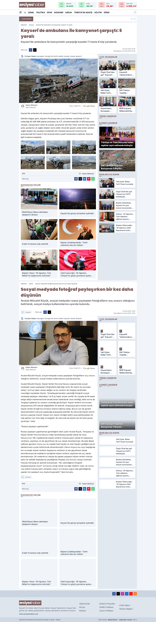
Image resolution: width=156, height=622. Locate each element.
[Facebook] (114, 593)
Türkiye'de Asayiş (83, 12)
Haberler (24, 25)
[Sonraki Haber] (135, 19)
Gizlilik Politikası (106, 607)
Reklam (82, 611)
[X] (118, 593)
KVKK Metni (124, 605)
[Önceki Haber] (132, 19)
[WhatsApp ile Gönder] (93, 179)
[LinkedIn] (126, 593)
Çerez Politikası (106, 611)
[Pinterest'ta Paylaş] (88, 179)
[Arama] (135, 12)
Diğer (106, 12)
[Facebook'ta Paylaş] (30, 50)
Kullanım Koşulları (107, 604)
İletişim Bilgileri (126, 609)
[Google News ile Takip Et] (89, 106)
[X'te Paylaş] (35, 50)
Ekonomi (58, 12)
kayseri (28, 312)
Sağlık (68, 12)
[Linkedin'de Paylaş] (84, 179)
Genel (31, 12)
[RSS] (135, 593)
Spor (49, 12)
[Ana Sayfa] (25, 12)
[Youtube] (131, 593)
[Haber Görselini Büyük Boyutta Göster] (58, 81)
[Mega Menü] (20, 12)
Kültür (98, 12)
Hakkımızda (84, 604)
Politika (40, 12)
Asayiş (31, 25)
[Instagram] (122, 593)
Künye (82, 607)
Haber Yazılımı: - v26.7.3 (117, 620)
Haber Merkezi (31, 106)
